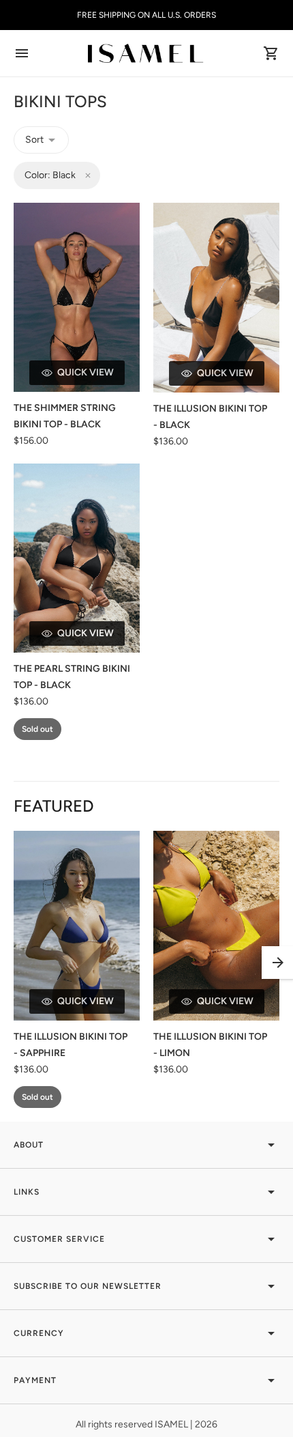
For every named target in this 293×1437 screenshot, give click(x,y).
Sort (34, 139)
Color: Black (50, 175)
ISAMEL (172, 1424)
